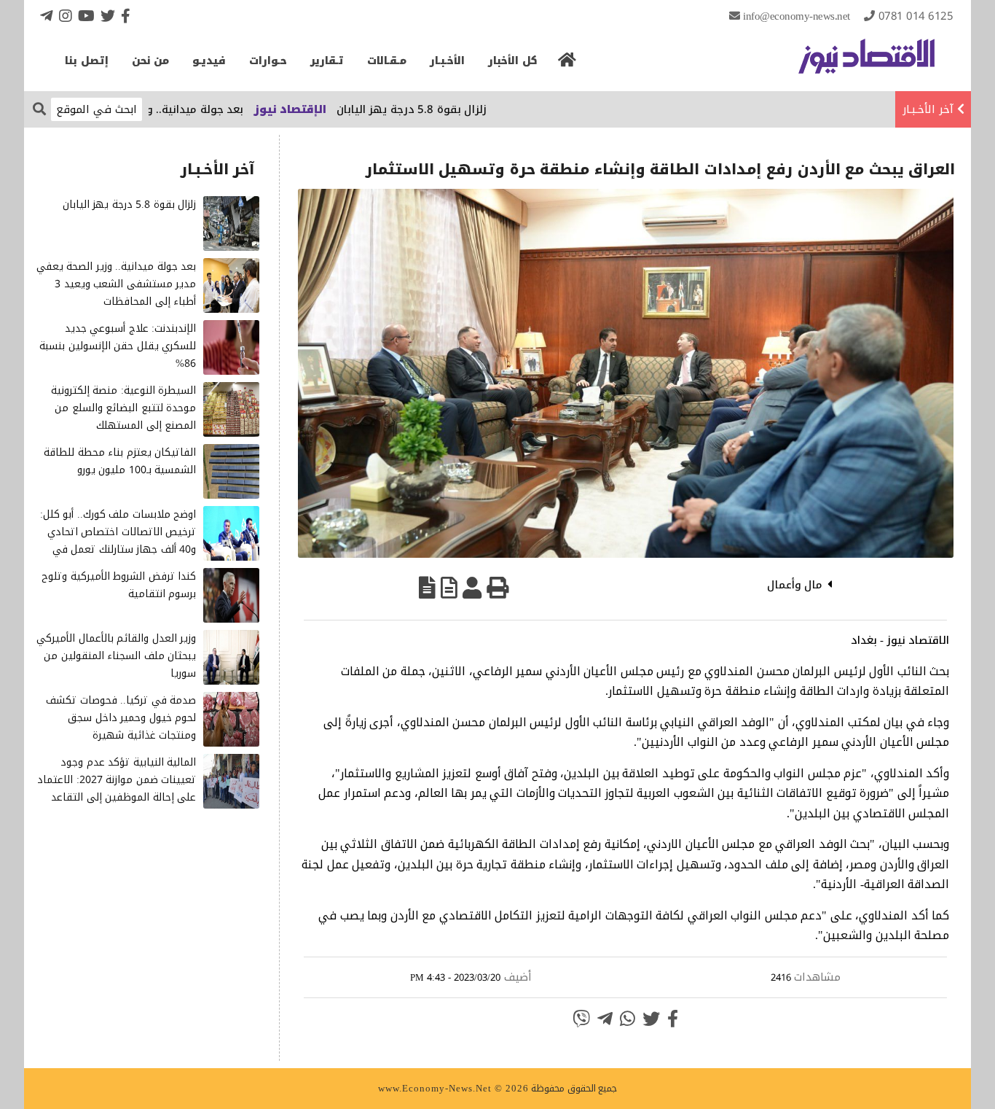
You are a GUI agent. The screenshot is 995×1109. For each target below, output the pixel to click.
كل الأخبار (513, 61)
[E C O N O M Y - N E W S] (866, 63)
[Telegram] (46, 15)
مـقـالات (386, 61)
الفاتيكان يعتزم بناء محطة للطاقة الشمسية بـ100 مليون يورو (120, 461)
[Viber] (581, 1018)
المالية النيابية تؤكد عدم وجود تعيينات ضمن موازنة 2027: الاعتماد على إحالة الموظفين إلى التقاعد (116, 779)
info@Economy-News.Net (796, 16)
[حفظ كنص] (427, 588)
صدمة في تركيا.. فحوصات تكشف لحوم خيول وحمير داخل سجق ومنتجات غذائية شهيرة (121, 717)
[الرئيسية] (567, 64)
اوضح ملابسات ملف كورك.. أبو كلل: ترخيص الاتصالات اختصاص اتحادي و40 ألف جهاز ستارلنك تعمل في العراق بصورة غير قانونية (118, 540)
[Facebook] (125, 15)
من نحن (151, 61)
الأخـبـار (447, 61)
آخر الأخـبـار (927, 109)
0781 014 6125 (915, 16)
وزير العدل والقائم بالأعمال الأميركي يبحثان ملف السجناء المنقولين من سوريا (116, 656)
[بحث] (39, 108)
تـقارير (327, 61)
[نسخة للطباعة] (497, 588)
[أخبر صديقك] (472, 588)
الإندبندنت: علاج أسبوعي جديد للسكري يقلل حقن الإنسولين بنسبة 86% (117, 346)
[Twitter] (108, 15)
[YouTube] (86, 15)
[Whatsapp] (627, 1018)
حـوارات (268, 61)
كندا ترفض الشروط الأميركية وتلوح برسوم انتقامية (119, 585)
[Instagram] (65, 15)
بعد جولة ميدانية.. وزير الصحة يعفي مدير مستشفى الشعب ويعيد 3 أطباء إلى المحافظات (116, 284)
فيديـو (209, 61)
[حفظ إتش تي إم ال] (449, 588)
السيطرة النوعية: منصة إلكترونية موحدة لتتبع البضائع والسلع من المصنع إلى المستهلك (124, 408)
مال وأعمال (795, 585)
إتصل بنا (87, 61)
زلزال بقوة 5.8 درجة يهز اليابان (446, 109)
